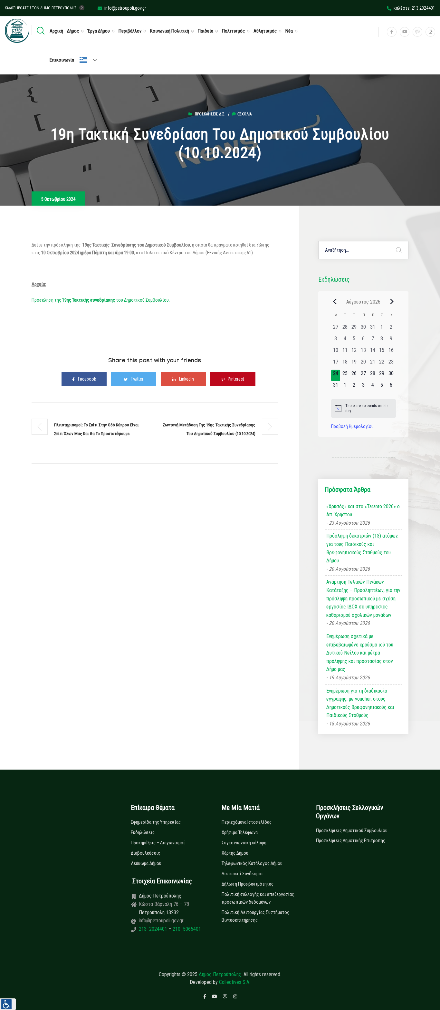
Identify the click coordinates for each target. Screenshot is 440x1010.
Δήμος (73, 31)
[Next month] (392, 302)
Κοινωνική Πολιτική (169, 31)
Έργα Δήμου (99, 31)
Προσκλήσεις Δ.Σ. (210, 114)
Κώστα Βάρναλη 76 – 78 (164, 904)
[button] (8, 1004)
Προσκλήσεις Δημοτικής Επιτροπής (350, 840)
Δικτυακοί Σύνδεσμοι (242, 874)
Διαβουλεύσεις (145, 853)
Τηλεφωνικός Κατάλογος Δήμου (252, 863)
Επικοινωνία (62, 60)
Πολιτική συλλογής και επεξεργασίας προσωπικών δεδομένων (258, 898)
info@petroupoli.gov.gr (125, 8)
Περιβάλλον (130, 31)
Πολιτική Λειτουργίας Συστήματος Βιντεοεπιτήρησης (255, 916)
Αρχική (56, 31)
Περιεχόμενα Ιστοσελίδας (247, 822)
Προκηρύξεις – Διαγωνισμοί (158, 843)
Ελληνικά (91, 60)
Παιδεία (205, 31)
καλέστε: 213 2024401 (414, 8)
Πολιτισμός (233, 31)
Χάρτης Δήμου (235, 853)
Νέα (289, 31)
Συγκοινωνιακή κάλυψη (244, 843)
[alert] (363, 408)
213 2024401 (153, 929)
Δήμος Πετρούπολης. (220, 974)
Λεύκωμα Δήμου (146, 863)
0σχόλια (244, 114)
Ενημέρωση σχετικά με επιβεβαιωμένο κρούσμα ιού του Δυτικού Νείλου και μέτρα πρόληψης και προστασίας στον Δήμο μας (359, 652)
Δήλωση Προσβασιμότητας (247, 884)
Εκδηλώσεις (143, 832)
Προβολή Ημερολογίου (352, 426)
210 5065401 (186, 929)
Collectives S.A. (234, 982)
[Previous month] (335, 302)
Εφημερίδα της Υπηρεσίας (156, 822)
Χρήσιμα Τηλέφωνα (240, 832)
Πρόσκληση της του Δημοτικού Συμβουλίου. (101, 300)
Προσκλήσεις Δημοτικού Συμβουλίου (351, 830)
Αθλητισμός (265, 31)
